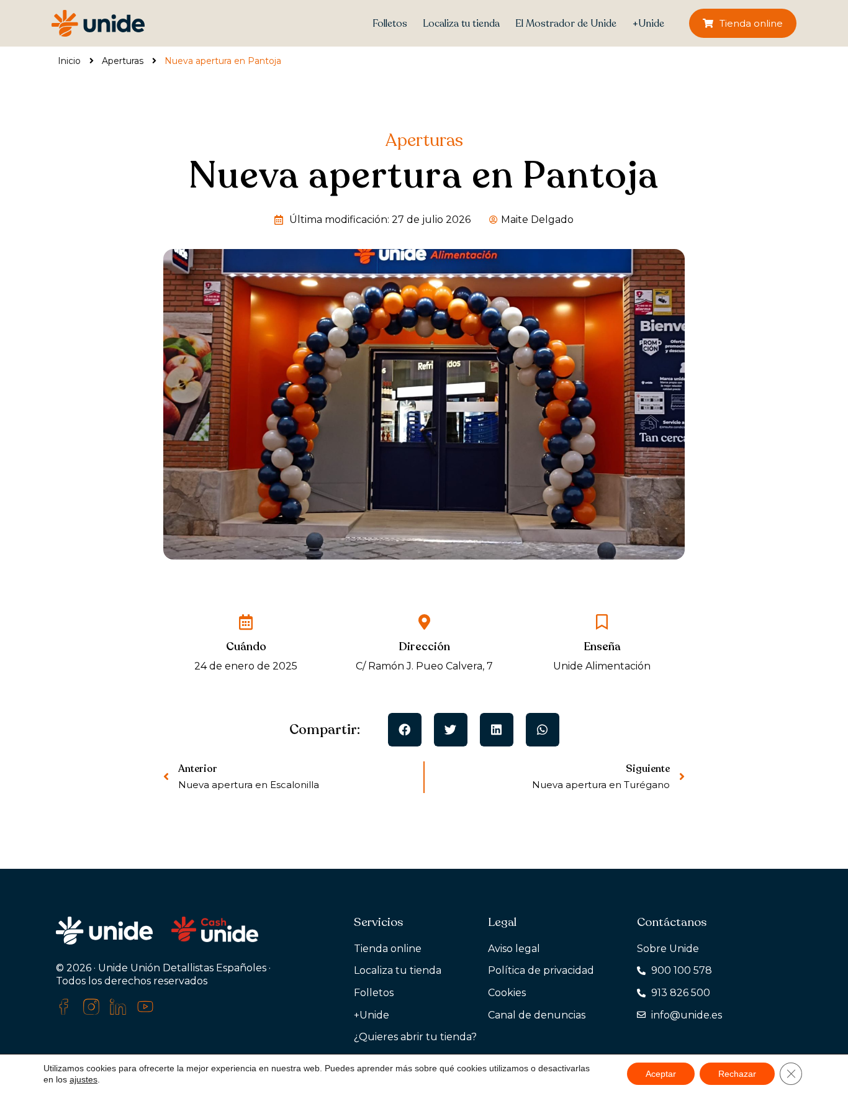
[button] (405, 729)
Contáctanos (671, 922)
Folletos (389, 23)
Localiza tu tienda (461, 23)
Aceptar (661, 1074)
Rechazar (737, 1074)
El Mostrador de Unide (565, 23)
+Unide (648, 23)
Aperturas (122, 60)
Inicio (69, 60)
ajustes (83, 1079)
